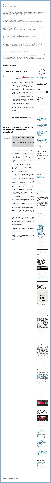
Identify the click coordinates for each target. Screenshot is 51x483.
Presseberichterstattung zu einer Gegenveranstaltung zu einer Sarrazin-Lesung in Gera (12, 58)
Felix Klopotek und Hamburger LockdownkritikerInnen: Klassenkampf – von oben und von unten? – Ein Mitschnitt (15, 38)
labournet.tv (41, 333)
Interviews (40, 228)
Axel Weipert (5, 86)
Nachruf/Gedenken (40, 230)
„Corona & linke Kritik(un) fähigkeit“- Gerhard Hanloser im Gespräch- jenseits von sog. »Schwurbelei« (34, 58)
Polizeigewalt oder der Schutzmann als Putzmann (36, 21)
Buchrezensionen (7, 77)
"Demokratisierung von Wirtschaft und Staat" (7, 83)
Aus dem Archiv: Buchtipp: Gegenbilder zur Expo (42, 11)
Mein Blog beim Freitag (41, 462)
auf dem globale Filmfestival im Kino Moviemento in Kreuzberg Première (42, 375)
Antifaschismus (40, 233)
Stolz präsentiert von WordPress (13, 478)
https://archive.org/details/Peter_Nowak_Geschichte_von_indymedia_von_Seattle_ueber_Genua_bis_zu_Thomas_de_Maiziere (42, 277)
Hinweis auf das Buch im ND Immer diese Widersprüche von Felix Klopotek (11, 45)
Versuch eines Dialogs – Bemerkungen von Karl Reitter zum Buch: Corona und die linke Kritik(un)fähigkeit (30, 44)
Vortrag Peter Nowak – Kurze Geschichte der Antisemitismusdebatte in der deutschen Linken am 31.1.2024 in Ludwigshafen (16, 21)
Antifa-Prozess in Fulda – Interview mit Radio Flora (8, 59)
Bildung (39, 235)
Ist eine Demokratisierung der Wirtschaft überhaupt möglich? (18, 129)
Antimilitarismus (40, 215)
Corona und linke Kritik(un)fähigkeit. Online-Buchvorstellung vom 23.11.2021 (29, 51)
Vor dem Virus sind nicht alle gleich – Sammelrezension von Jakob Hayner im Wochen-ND (30, 45)
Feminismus (40, 236)
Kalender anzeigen (44, 104)
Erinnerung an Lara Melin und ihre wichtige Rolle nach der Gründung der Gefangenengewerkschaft (14, 46)
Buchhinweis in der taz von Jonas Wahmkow (42, 43)
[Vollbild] (46, 405)
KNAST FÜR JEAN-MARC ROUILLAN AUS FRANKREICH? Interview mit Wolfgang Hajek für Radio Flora (14, 57)
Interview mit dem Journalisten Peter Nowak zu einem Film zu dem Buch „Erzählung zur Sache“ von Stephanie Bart (28, 19)
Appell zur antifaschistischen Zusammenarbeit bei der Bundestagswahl (11, 13)
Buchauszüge (40, 225)
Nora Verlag (6, 141)
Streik (46, 38)
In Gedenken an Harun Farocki (29, 57)
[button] (39, 105)
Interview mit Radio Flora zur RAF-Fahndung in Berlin (9, 19)
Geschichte (39, 229)
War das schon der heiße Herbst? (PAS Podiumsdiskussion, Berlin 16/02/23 (35, 22)
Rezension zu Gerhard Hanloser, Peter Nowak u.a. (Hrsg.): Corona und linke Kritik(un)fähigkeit (26, 43)
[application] (42, 403)
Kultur (39, 240)
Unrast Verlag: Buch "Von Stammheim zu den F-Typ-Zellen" (41, 467)
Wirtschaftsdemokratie (15, 71)
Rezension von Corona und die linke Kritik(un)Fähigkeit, (9, 43)
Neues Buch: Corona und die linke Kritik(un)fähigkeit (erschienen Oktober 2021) (11, 51)
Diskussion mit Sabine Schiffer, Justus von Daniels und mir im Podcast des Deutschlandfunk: (13, 20)
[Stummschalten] (45, 405)
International (40, 239)
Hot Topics (39, 254)
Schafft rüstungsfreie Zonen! (42, 142)
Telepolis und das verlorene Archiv (7, 12)
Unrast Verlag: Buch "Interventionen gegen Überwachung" (41, 464)
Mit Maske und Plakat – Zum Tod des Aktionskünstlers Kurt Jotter (10, 28)
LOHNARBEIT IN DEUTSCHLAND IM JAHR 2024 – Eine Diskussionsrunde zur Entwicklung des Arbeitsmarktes (15, 14)
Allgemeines (40, 232)
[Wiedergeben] (37, 405)
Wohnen (44, 38)
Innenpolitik (6, 139)
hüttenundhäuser (41, 237)
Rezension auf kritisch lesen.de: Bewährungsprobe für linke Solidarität (10, 44)
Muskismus (39, 145)
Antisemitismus (40, 234)
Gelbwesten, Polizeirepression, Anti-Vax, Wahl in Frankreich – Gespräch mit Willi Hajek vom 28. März (14, 37)
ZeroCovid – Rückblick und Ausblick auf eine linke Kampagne (35, 38)
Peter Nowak (8, 5)
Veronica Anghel (40, 246)
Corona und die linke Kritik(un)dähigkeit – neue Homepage (9, 27)
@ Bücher (39, 221)
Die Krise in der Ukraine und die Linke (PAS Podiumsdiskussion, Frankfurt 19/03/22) (12, 35)
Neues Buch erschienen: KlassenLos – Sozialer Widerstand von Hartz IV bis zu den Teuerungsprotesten (14, 22)
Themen (38, 231)
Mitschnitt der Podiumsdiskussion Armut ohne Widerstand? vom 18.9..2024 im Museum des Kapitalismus (31, 13)
